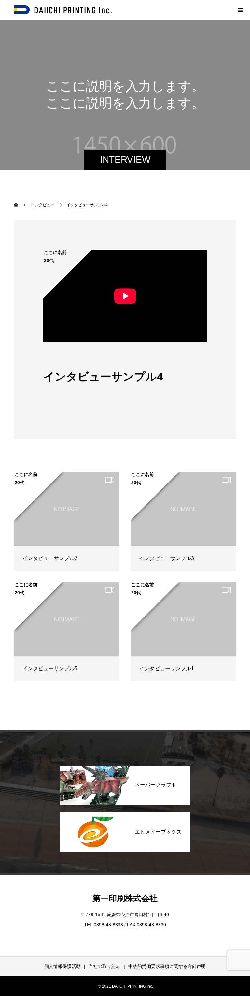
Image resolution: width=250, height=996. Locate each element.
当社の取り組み (104, 966)
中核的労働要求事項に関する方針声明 (167, 966)
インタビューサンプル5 (49, 668)
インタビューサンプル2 (49, 558)
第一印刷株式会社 (125, 898)
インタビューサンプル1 (166, 668)
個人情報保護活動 (62, 966)
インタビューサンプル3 (166, 558)
